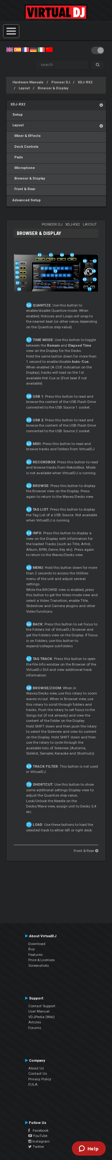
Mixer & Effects (26, 136)
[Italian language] (41, 49)
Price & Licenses (41, 960)
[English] (9, 49)
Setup (17, 115)
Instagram (40, 1141)
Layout (24, 88)
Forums (34, 1028)
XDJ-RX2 (85, 82)
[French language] (25, 49)
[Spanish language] (17, 49)
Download (36, 944)
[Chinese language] (49, 49)
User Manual (38, 1011)
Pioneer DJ (60, 82)
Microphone (23, 168)
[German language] (33, 49)
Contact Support (41, 1006)
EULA (33, 1084)
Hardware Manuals (28, 82)
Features (35, 954)
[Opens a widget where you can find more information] (89, 1149)
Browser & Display (53, 88)
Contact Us (37, 1073)
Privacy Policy (39, 1079)
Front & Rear (23, 189)
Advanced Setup (26, 200)
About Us (36, 1068)
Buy (31, 949)
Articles (34, 1022)
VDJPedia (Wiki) (41, 1017)
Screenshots (38, 965)
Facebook (39, 1130)
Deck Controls (25, 147)
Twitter (38, 1146)
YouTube (39, 1136)
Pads (17, 157)
